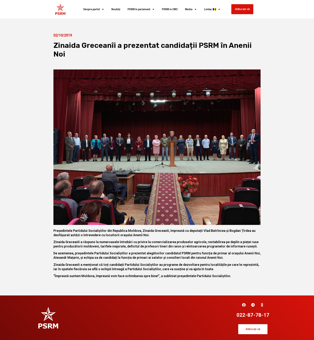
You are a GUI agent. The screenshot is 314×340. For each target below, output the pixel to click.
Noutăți (115, 9)
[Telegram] (253, 305)
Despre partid (91, 9)
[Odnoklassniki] (262, 305)
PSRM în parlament (139, 9)
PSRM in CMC (170, 9)
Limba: (208, 9)
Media (188, 9)
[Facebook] (243, 305)
